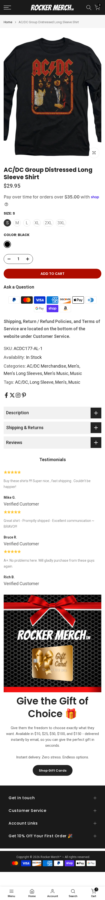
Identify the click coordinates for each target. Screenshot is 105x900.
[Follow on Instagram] (18, 395)
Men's (73, 366)
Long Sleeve (41, 382)
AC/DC (21, 382)
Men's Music (56, 373)
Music (76, 373)
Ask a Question (19, 287)
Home (8, 22)
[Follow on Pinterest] (24, 395)
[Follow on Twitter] (12, 395)
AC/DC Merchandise (46, 366)
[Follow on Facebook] (6, 395)
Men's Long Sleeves (23, 373)
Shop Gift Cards (52, 770)
